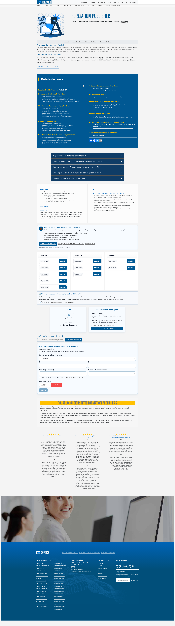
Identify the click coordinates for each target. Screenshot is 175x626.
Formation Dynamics (41, 606)
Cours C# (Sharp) (58, 604)
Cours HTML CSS (40, 570)
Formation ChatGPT (41, 588)
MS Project (39, 578)
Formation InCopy (59, 578)
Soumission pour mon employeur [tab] (51, 340)
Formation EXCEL (40, 568)
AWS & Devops (79, 5)
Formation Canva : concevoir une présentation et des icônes (113, 128)
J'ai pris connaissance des (62, 377)
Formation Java (40, 596)
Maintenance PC (58, 596)
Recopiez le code (45, 381)
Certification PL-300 (59, 599)
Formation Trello (41, 591)
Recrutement (102, 563)
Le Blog (100, 565)
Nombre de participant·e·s (98, 370)
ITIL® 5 (100, 5)
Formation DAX (58, 609)
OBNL (58, 5)
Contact (121, 2)
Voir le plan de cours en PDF (103, 325)
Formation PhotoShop (60, 586)
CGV (99, 570)
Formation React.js (41, 583)
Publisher (63, 90)
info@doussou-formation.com (71, 244)
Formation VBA (58, 563)
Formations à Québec (108, 553)
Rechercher (133, 2)
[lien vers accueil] (43, 553)
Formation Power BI (41, 573)
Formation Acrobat (41, 599)
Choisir (62, 261)
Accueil (84, 2)
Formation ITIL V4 (59, 573)
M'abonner (134, 580)
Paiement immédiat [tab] (73, 340)
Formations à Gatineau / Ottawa (89, 553)
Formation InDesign (59, 576)
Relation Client (40, 601)
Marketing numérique (113, 5)
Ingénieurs (67, 5)
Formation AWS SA (59, 601)
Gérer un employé (41, 581)
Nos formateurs (102, 576)
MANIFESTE (49, 5)
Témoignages (111, 2)
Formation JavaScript (42, 576)
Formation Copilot (41, 604)
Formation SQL (40, 563)
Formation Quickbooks (42, 565)
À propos (92, 2)
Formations (101, 2)
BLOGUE (39, 5)
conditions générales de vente (71, 377)
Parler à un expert (48, 244)
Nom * (41, 362)
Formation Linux (58, 583)
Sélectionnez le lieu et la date (50, 355)
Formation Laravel (59, 581)
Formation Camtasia (59, 593)
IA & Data (91, 5)
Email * (91, 362)
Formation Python (41, 593)
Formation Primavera (60, 606)
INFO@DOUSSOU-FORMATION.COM (62, 302)
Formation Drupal (59, 570)
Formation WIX (58, 568)
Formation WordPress (60, 565)
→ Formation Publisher (97, 135)
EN (126, 2)
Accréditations (102, 568)
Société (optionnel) (46, 370)
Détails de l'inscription (48, 67)
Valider (43, 390)
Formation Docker (59, 591)
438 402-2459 (90, 244)
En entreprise (102, 578)
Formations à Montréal (70, 553)
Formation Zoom (40, 586)
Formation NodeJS (59, 588)
